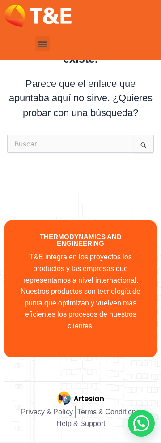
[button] (42, 43)
